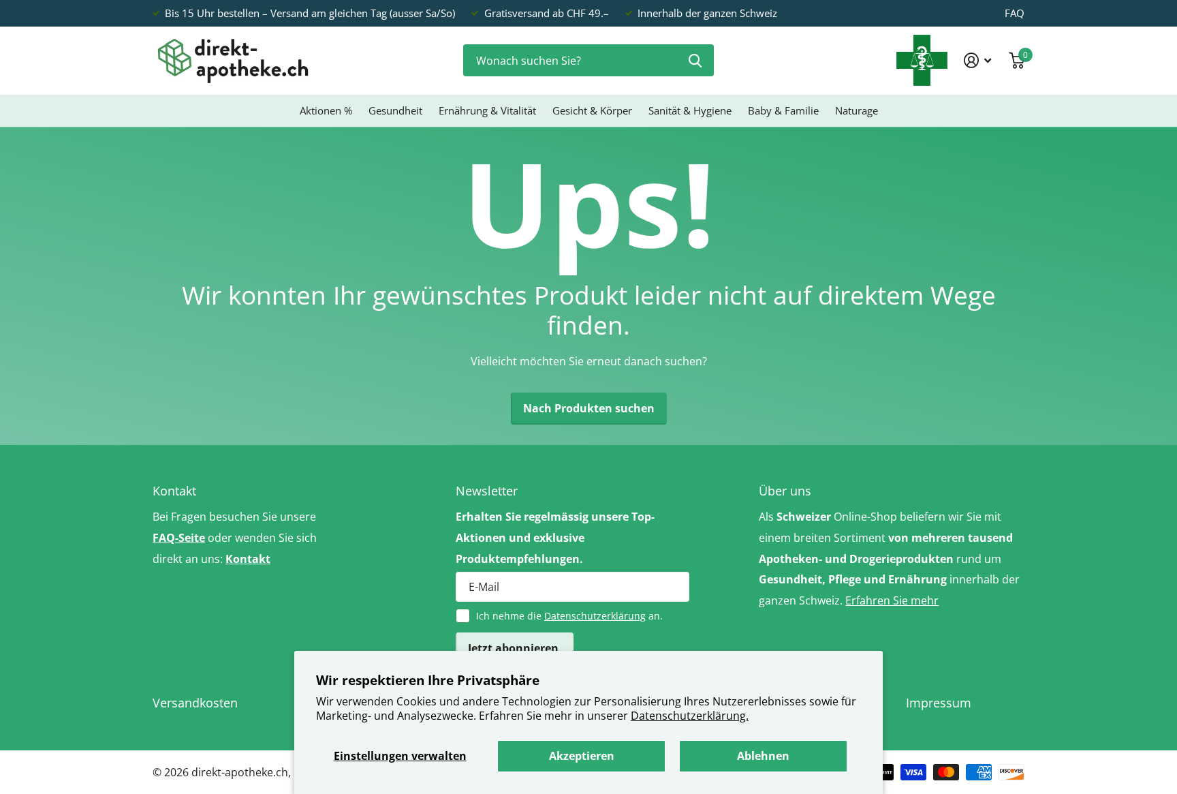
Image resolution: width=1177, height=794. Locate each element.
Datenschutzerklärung (595, 615)
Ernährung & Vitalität (487, 110)
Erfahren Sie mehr (892, 600)
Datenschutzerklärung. (690, 715)
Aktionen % (326, 110)
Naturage (856, 110)
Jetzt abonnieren (514, 648)
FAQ (1014, 13)
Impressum (938, 702)
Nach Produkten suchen (589, 408)
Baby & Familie (783, 110)
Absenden (695, 60)
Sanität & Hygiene (690, 110)
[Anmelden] (978, 60)
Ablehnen (763, 755)
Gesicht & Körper (592, 110)
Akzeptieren (581, 755)
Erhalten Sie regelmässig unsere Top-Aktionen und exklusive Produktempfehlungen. (555, 537)
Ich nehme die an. (569, 615)
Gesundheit (395, 110)
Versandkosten (195, 702)
